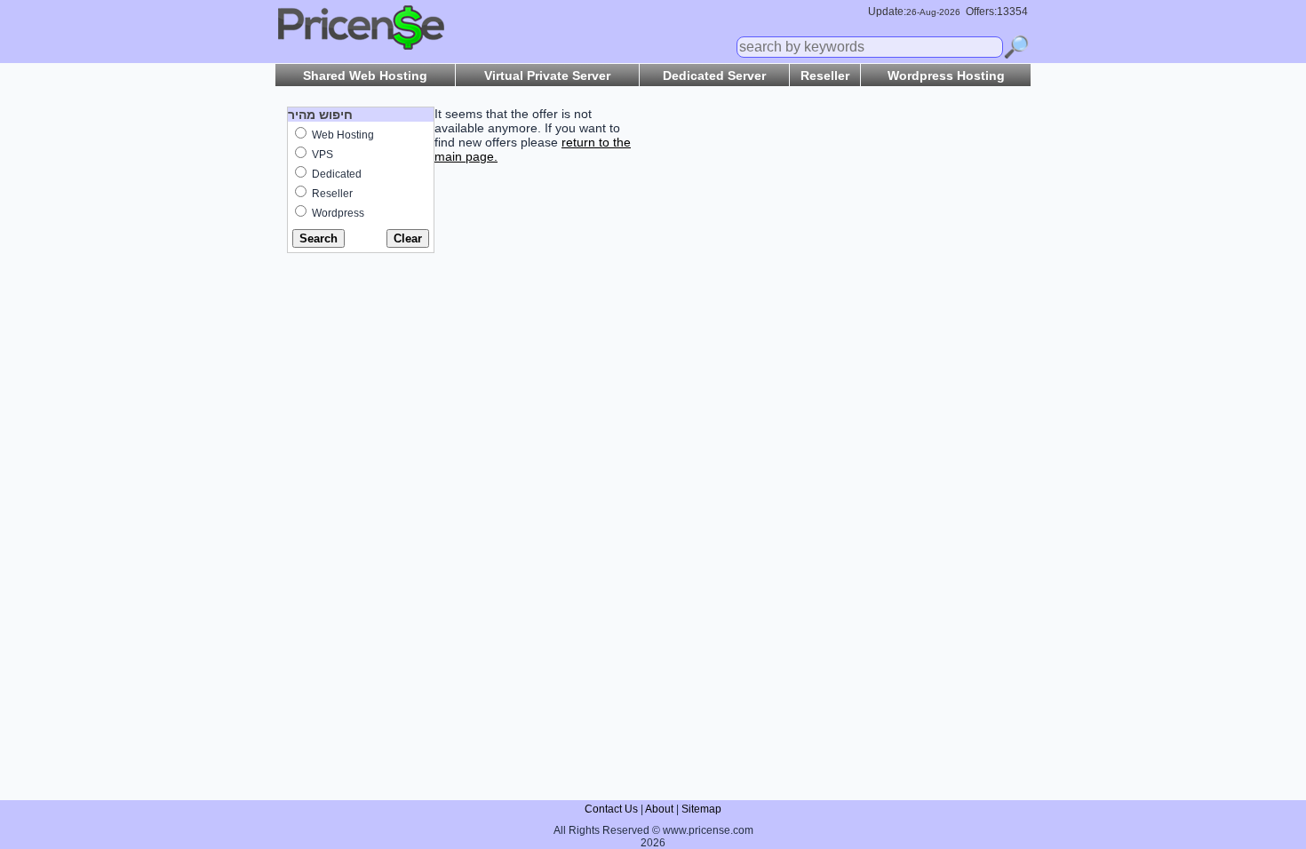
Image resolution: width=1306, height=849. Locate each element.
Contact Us (611, 809)
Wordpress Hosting (946, 75)
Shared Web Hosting (365, 75)
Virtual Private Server (547, 75)
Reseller (824, 75)
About (659, 809)
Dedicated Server (714, 75)
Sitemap (701, 809)
